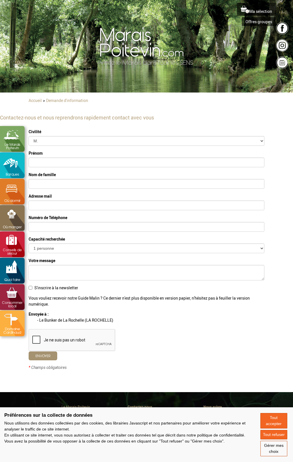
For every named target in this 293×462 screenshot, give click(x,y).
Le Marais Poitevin (12, 146)
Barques (12, 174)
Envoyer (42, 355)
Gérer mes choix (274, 448)
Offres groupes (259, 21)
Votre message (42, 260)
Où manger (12, 226)
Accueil (35, 100)
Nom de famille (42, 174)
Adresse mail (40, 196)
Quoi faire (12, 279)
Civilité (35, 131)
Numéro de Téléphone (48, 217)
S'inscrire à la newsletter (56, 287)
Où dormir (12, 200)
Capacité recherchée (47, 239)
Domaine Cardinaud (12, 330)
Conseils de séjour (12, 251)
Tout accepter (274, 420)
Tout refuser (274, 434)
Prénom (36, 153)
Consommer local (12, 304)
